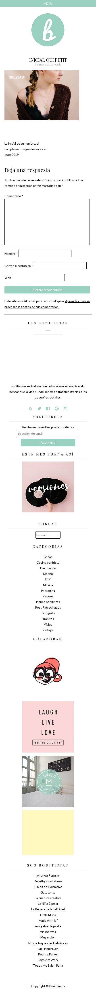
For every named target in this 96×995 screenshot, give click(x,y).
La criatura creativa (48, 898)
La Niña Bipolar (48, 903)
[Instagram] (65, 409)
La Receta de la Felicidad (48, 909)
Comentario (13, 196)
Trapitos (48, 619)
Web (7, 278)
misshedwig (48, 932)
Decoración (48, 568)
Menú (48, 3)
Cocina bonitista (48, 562)
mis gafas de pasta (48, 926)
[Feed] (31, 409)
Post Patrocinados (48, 607)
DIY (48, 579)
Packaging (48, 590)
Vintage (48, 630)
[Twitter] (39, 409)
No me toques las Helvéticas (48, 943)
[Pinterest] (57, 409)
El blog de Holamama (48, 887)
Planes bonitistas (48, 602)
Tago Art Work (48, 960)
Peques (48, 596)
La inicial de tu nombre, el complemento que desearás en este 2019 (25, 148)
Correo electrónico (18, 266)
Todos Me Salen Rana (48, 965)
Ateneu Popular (48, 875)
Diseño (48, 573)
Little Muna (48, 915)
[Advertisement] (48, 832)
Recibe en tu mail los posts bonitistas (48, 427)
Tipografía (48, 613)
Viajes (48, 624)
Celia (58, 64)
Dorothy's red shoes (48, 881)
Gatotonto (48, 892)
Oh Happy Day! (48, 949)
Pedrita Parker (48, 954)
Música (48, 585)
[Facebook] (48, 409)
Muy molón (48, 937)
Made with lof (48, 920)
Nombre (11, 253)
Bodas (48, 557)
